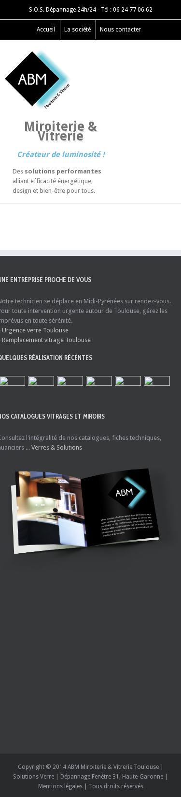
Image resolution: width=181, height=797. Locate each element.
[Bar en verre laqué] (70, 389)
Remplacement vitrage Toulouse (46, 340)
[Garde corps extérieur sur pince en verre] (98, 389)
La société (77, 29)
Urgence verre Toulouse (35, 330)
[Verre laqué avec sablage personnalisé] (41, 389)
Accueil (46, 29)
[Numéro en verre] (156, 389)
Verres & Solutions (56, 447)
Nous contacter (120, 29)
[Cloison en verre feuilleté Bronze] (127, 389)
